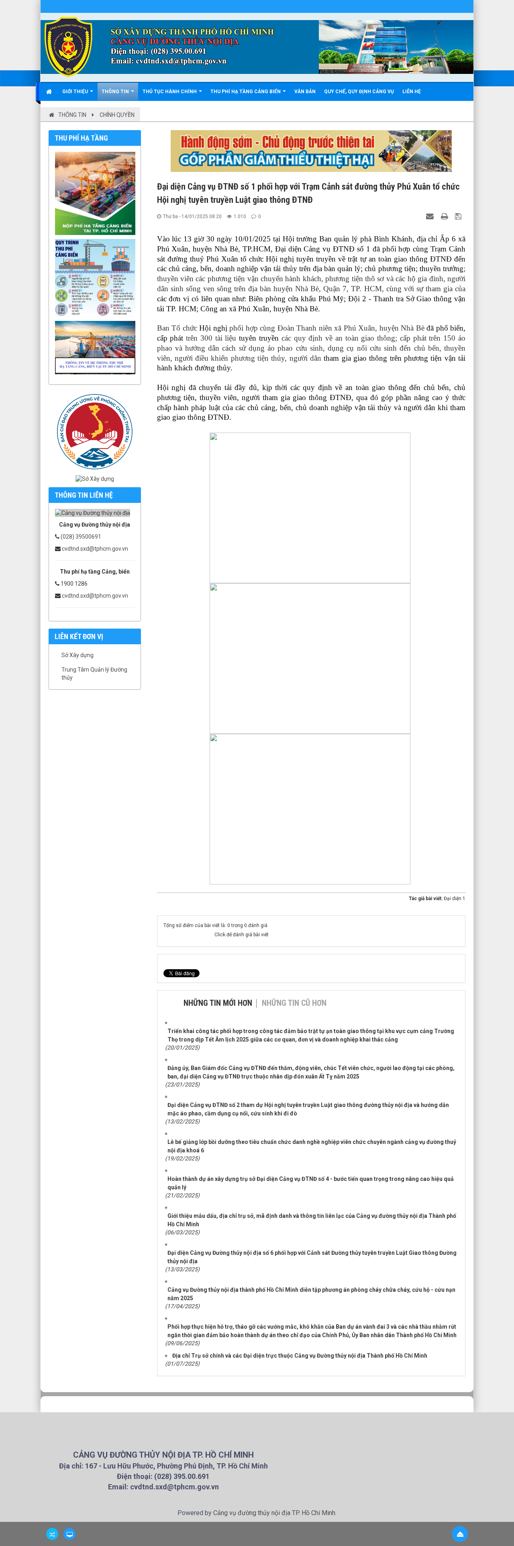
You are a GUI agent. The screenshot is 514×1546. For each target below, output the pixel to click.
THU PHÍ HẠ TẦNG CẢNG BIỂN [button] (246, 91)
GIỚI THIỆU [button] (75, 91)
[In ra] (445, 216)
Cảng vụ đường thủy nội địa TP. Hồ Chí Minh (274, 1513)
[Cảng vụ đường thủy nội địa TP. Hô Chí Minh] (68, 46)
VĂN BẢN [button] (305, 91)
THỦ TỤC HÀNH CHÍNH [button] (170, 91)
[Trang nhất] (50, 91)
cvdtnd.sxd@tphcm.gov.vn (95, 548)
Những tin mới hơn (218, 1003)
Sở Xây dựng (77, 655)
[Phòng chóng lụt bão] (95, 431)
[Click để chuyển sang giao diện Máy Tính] (69, 1534)
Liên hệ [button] (411, 91)
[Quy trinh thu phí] (97, 277)
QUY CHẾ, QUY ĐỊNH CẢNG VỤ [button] (359, 91)
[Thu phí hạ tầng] (97, 193)
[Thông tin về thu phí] (97, 347)
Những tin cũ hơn (294, 1003)
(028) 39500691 (81, 536)
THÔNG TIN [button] (116, 91)
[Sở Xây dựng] (94, 479)
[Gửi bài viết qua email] (431, 216)
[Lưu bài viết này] (459, 216)
